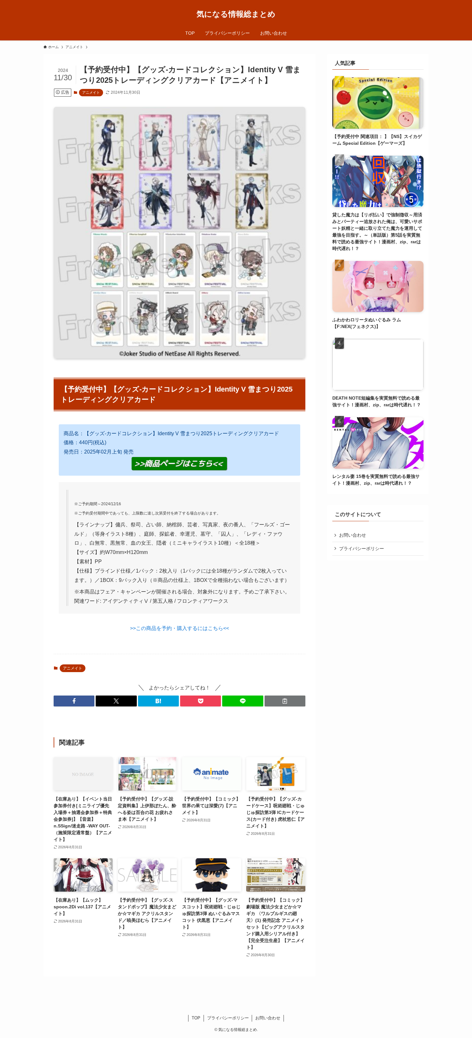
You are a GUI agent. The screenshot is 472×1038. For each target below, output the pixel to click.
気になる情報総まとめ (236, 14)
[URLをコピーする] (285, 701)
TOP (196, 1018)
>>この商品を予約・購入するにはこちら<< (179, 628)
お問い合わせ (352, 535)
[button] (74, 701)
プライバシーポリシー (361, 548)
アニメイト (91, 92)
